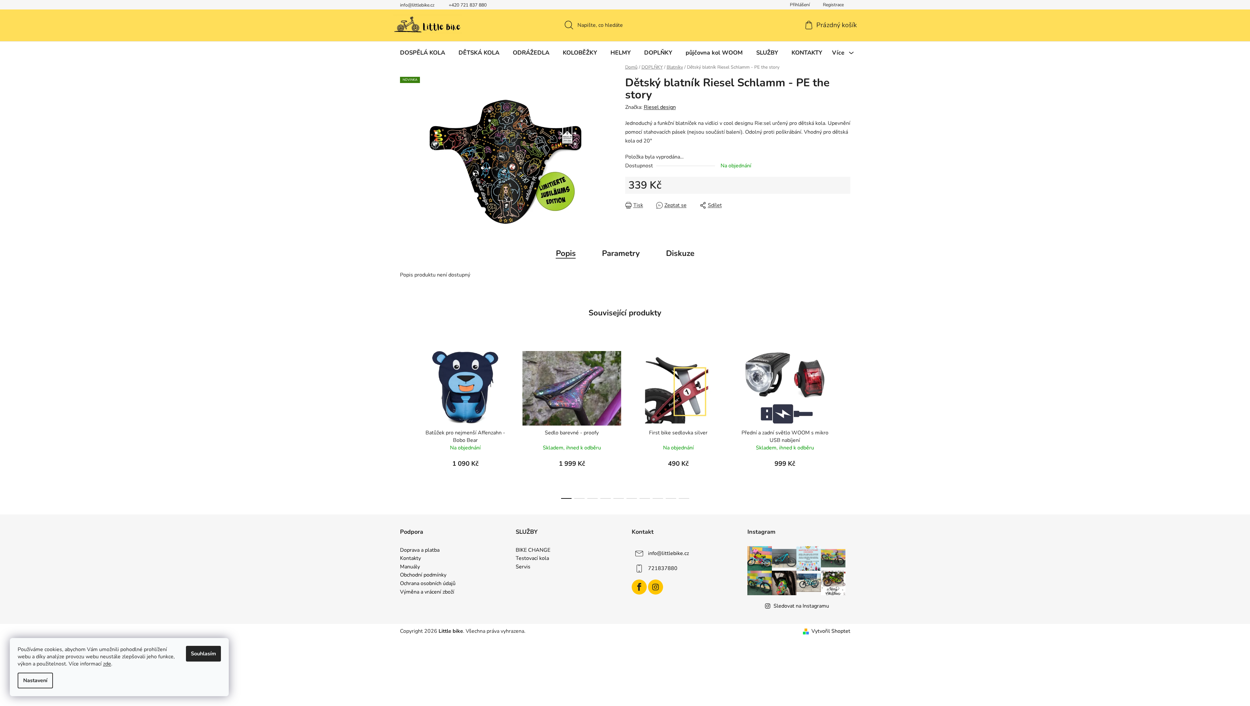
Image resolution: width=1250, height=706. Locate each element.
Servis (523, 567)
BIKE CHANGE (533, 550)
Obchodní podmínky (423, 575)
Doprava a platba (420, 550)
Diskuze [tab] (680, 253)
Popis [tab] (566, 253)
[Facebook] (639, 587)
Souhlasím (203, 653)
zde (107, 663)
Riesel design (660, 107)
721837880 (662, 568)
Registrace (833, 5)
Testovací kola (532, 559)
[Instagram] (655, 587)
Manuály (410, 567)
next (845, 423)
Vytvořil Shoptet (830, 631)
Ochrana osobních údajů (428, 584)
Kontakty (410, 559)
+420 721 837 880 (468, 5)
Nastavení (35, 680)
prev (405, 423)
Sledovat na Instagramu (801, 606)
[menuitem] (422, 53)
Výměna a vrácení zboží (427, 592)
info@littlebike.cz (417, 5)
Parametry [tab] (621, 253)
